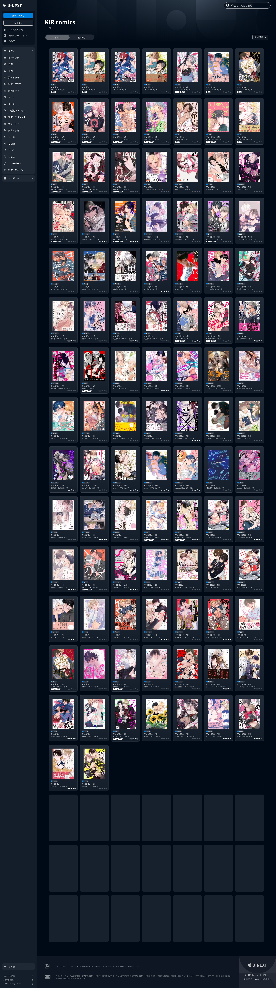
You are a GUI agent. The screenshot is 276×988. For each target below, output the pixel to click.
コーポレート (265, 975)
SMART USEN (8, 980)
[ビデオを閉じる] (32, 50)
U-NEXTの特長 (16, 29)
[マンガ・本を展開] (32, 178)
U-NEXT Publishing (251, 979)
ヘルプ (12, 40)
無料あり (82, 37)
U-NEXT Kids (266, 979)
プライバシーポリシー (12, 983)
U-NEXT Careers (251, 975)
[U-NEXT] (12, 5)
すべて (57, 37)
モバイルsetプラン (18, 35)
